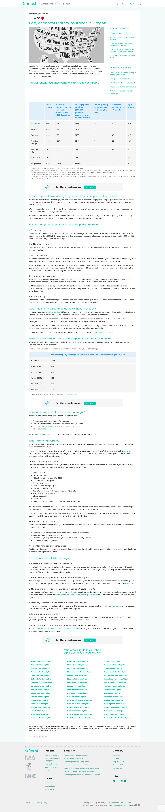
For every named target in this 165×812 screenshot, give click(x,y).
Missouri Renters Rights (76, 686)
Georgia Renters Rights (40, 693)
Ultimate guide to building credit (76, 762)
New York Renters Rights (77, 711)
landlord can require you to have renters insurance (58, 628)
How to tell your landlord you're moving (79, 765)
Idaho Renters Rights (39, 700)
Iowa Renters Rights (39, 711)
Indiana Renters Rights (40, 707)
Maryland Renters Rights (77, 668)
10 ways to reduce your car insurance (121, 92)
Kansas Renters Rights (40, 714)
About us (116, 755)
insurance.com (72, 394)
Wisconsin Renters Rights (114, 711)
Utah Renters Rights (112, 693)
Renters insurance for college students (122, 38)
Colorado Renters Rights (41, 679)
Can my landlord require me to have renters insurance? (122, 50)
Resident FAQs (118, 765)
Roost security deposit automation (77, 755)
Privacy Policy (42, 803)
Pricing (47, 770)
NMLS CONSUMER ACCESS (117, 805)
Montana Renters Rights (77, 690)
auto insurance (49, 426)
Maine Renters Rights (76, 665)
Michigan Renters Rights (77, 675)
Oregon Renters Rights (113, 668)
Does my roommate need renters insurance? (121, 44)
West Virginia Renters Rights (115, 707)
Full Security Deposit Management (52, 759)
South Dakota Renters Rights (115, 682)
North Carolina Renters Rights (79, 714)
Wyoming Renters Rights (114, 714)
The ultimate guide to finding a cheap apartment (123, 73)
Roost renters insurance (73, 758)
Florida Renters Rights (40, 690)
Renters (67, 3)
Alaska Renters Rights (40, 665)
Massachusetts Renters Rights (79, 672)
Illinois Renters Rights (40, 704)
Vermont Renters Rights (113, 697)
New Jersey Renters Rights (78, 704)
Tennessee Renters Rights (114, 686)
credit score (47, 429)
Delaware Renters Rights (41, 686)
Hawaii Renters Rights (40, 697)
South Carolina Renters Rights (116, 679)
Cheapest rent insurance (120, 33)
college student (53, 312)
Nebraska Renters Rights (77, 693)
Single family (50, 789)
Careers (116, 758)
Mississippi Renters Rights (77, 682)
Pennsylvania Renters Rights (115, 672)
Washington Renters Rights (115, 704)
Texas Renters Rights (112, 690)
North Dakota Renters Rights (79, 718)
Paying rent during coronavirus (123, 87)
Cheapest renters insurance (122, 79)
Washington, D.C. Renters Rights (117, 718)
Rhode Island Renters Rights (115, 675)
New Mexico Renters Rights (78, 707)
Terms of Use (30, 803)
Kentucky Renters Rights (41, 718)
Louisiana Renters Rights (77, 661)
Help (139, 4)
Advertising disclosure (49, 731)
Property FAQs (118, 762)
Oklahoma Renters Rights (114, 665)
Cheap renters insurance (102, 332)
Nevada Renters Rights (76, 697)
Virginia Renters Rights (113, 700)
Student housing (51, 786)
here (41, 434)
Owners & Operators (50, 3)
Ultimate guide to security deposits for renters (82, 775)
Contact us (117, 768)
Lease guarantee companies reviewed (79, 771)
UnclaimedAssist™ (52, 767)
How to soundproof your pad (122, 83)
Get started (89, 187)
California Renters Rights (41, 675)
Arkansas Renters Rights (41, 672)
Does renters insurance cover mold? (122, 56)
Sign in (132, 4)
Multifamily (49, 783)
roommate (116, 606)
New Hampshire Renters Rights (79, 700)
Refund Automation (52, 755)
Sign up (124, 4)
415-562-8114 (126, 803)
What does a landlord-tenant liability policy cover (76, 594)
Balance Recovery (52, 764)
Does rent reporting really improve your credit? (82, 768)
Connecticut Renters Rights (42, 682)
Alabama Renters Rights (41, 661)
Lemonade (35, 123)
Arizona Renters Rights (40, 668)
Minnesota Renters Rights (77, 679)
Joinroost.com (114, 803)
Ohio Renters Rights (112, 661)
